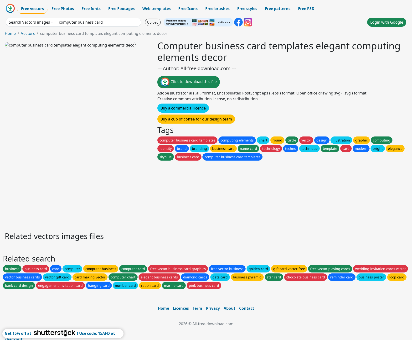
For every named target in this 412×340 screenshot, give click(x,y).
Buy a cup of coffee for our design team (196, 119)
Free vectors (32, 8)
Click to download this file (193, 81)
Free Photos (63, 8)
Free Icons (188, 8)
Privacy (213, 308)
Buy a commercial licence (183, 108)
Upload (153, 22)
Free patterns (277, 8)
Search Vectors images (29, 22)
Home (10, 33)
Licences (181, 308)
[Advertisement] (147, 195)
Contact (246, 308)
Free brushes (217, 8)
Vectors (28, 33)
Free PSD (306, 8)
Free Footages (121, 8)
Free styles (247, 8)
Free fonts (91, 8)
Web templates (156, 8)
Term (197, 308)
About (229, 308)
